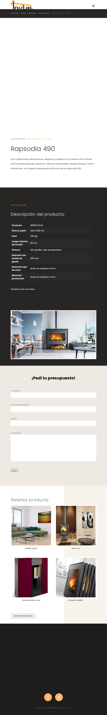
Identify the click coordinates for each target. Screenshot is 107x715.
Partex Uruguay (52, 708)
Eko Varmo (29, 13)
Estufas (44, 13)
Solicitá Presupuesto (27, 177)
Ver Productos (23, 616)
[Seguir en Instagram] (59, 697)
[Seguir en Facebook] (48, 697)
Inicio (15, 13)
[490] (53, 358)
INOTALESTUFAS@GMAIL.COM (53, 689)
